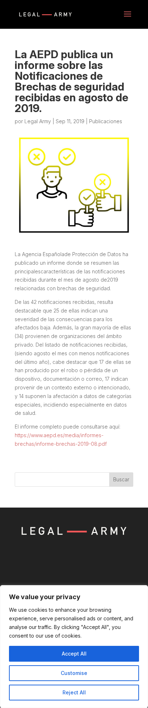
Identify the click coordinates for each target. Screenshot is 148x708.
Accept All (74, 654)
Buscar (121, 479)
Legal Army (37, 121)
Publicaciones (105, 121)
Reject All (74, 692)
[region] (74, 646)
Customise (74, 673)
